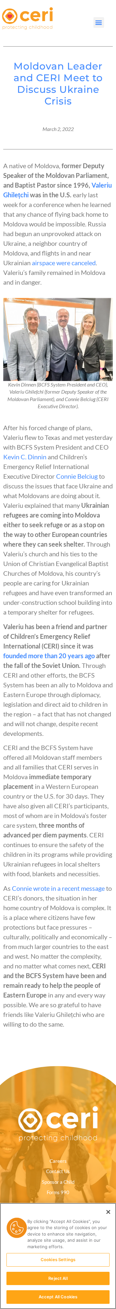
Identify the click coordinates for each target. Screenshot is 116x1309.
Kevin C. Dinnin (24, 457)
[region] (58, 1256)
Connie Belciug (77, 476)
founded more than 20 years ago (49, 656)
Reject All (57, 1278)
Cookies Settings (58, 1259)
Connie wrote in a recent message (58, 888)
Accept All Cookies (58, 1296)
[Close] (108, 1212)
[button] (98, 22)
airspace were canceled (64, 263)
